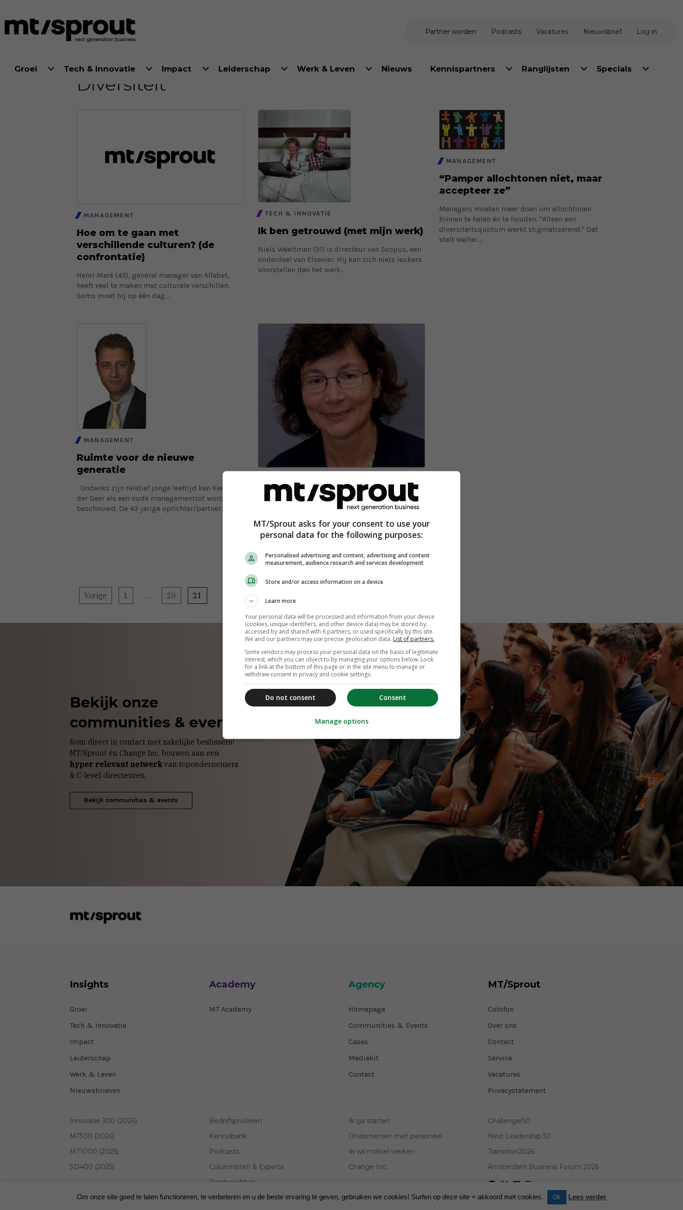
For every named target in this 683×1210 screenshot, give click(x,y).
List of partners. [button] (413, 639)
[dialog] (341, 605)
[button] (341, 601)
